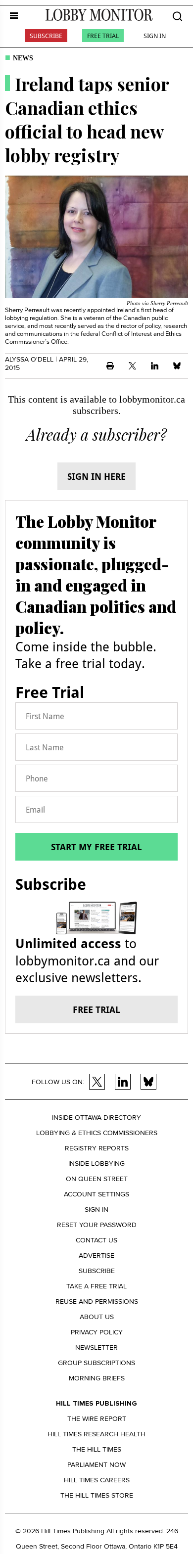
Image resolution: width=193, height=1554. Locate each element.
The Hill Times (96, 1449)
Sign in (96, 1209)
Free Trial (103, 36)
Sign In (155, 36)
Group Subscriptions (96, 1363)
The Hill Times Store (96, 1495)
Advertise (96, 1255)
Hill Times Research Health (96, 1434)
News (23, 58)
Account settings (96, 1194)
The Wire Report (96, 1419)
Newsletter (96, 1347)
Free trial (96, 1009)
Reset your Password (97, 1225)
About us (97, 1317)
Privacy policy (97, 1332)
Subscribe (46, 36)
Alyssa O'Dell (29, 359)
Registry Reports (97, 1148)
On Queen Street (97, 1179)
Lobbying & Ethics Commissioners (96, 1133)
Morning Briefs (97, 1378)
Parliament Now (96, 1465)
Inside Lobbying (96, 1163)
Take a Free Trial (96, 1286)
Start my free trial (96, 847)
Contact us (96, 1240)
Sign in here (96, 476)
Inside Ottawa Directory (96, 1117)
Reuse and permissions (96, 1301)
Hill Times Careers (97, 1480)
